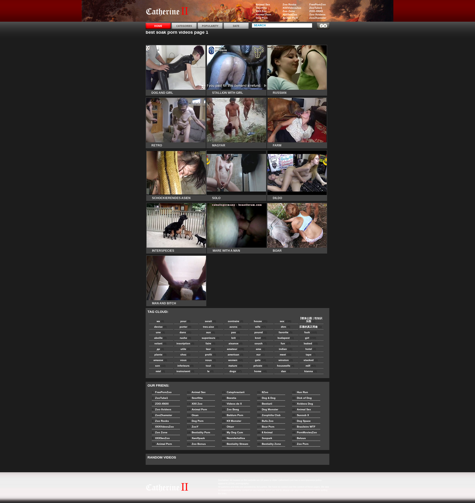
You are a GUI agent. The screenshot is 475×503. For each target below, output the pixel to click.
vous (185, 360)
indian (285, 349)
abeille (160, 337)
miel (160, 371)
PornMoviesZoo (304, 432)
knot (260, 337)
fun (286, 343)
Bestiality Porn (198, 432)
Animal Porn (290, 17)
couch (261, 343)
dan (285, 371)
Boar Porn (265, 426)
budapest (286, 337)
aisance (236, 343)
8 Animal (265, 432)
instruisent (185, 371)
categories (184, 26)
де (160, 349)
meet (285, 354)
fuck (310, 332)
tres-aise (210, 326)
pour (185, 321)
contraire (235, 321)
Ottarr (228, 426)
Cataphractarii (233, 392)
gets (260, 360)
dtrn (285, 326)
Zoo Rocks (289, 4)
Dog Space (301, 420)
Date (236, 26)
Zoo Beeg (230, 409)
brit (235, 337)
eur (260, 354)
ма (160, 321)
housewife (285, 365)
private (260, 365)
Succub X (300, 415)
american (235, 354)
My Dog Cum (232, 432)
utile (185, 349)
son (160, 365)
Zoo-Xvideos (317, 14)
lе (210, 371)
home (260, 371)
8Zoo (262, 392)
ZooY (192, 426)
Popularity (210, 26)
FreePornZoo (317, 4)
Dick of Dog (302, 397)
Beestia (229, 397)
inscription (185, 343)
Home (158, 26)
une (160, 332)
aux (210, 332)
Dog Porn (262, 17)
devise (160, 326)
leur (210, 349)
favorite (285, 332)
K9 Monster (231, 420)
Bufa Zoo (265, 420)
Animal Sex (263, 4)
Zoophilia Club (269, 415)
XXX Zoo (261, 11)
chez (185, 354)
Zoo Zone (289, 11)
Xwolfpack (196, 438)
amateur (235, 349)
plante (160, 354)
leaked (311, 343)
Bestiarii (264, 403)
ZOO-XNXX (316, 11)
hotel (310, 349)
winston (286, 360)
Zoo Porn (300, 443)
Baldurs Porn (232, 415)
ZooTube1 (315, 7)
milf (311, 365)
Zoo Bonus (196, 443)
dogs (236, 371)
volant (160, 343)
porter (185, 326)
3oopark (264, 438)
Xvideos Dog (302, 403)
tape (310, 354)
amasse (160, 360)
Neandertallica (233, 438)
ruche (185, 337)
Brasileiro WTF (303, 426)
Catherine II (169, 11)
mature (235, 365)
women (235, 360)
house (260, 321)
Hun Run (300, 392)
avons (235, 326)
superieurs (210, 337)
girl (310, 337)
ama (260, 349)
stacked (311, 360)
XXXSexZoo (290, 14)
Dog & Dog (266, 397)
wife (260, 326)
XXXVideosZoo (292, 7)
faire (210, 343)
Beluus (299, 438)
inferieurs (185, 365)
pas (235, 332)
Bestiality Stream (235, 443)
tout (210, 365)
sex (285, 321)
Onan (193, 415)
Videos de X (232, 403)
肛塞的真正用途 (310, 326)
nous (210, 360)
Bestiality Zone (269, 443)
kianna (310, 371)
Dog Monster (267, 409)
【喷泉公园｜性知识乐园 (310, 320)
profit (210, 354)
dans (185, 332)
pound (260, 332)
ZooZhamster (317, 17)
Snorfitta (261, 7)
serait (210, 321)
